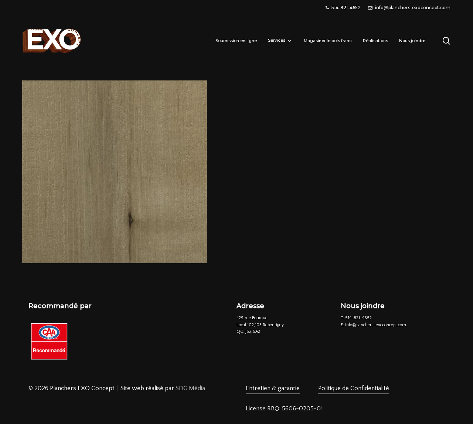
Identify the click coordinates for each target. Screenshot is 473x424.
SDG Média (190, 388)
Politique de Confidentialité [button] (353, 388)
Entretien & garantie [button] (273, 388)
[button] (284, 408)
